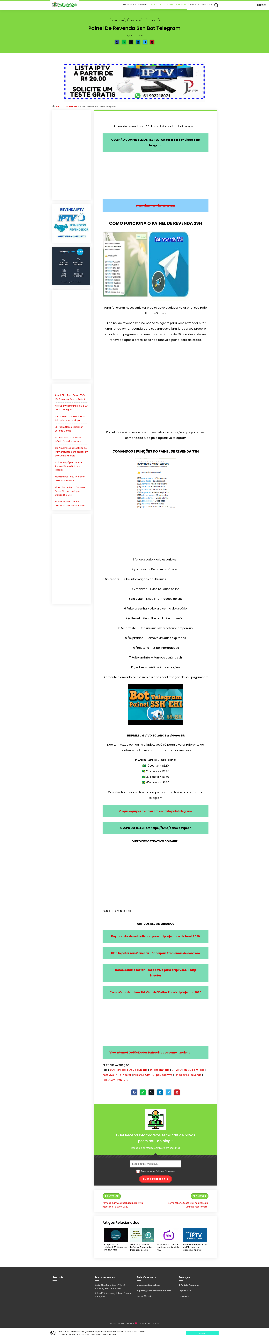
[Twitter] (131, 42)
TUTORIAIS (152, 20)
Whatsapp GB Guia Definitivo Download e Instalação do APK (141, 1247)
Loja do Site (185, 1290)
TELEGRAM (109, 1080)
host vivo (108, 1075)
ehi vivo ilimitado (194, 1070)
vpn (119, 1080)
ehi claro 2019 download (132, 1070)
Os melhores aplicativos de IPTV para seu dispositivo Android (195, 1247)
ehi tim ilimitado (159, 1070)
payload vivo (164, 1075)
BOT (112, 1070)
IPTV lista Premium (189, 1285)
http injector (123, 1075)
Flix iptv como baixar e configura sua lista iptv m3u (168, 1247)
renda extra (181, 1075)
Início (58, 106)
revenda (196, 1075)
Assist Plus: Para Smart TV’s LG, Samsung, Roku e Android (110, 1287)
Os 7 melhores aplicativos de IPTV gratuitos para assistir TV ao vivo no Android (71, 451)
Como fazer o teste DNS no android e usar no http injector (188, 1204)
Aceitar (202, 1333)
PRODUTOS (135, 20)
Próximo (198, 1196)
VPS (126, 1080)
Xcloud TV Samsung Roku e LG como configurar (113, 1295)
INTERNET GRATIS (143, 1075)
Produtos (184, 1296)
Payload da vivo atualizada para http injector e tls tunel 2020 (123, 1204)
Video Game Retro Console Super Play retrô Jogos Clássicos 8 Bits (70, 491)
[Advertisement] (155, 175)
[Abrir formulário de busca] (216, 5)
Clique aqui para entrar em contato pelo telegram (155, 811)
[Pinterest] (152, 42)
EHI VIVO (176, 1070)
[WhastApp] (124, 42)
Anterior (113, 1196)
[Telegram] (145, 42)
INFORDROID (117, 20)
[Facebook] (117, 42)
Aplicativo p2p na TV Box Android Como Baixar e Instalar (68, 466)
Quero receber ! (154, 1179)
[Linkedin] (138, 42)
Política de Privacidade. (165, 1171)
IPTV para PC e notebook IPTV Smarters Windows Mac (115, 1247)
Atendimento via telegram (155, 206)
